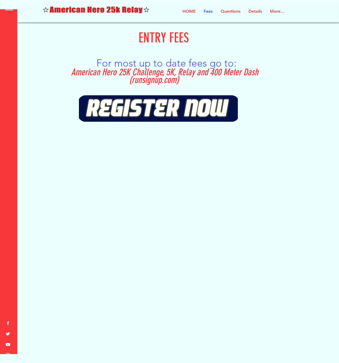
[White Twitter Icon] (8, 333)
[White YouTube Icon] (8, 344)
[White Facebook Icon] (8, 323)
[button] (9, 7)
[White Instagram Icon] (8, 355)
